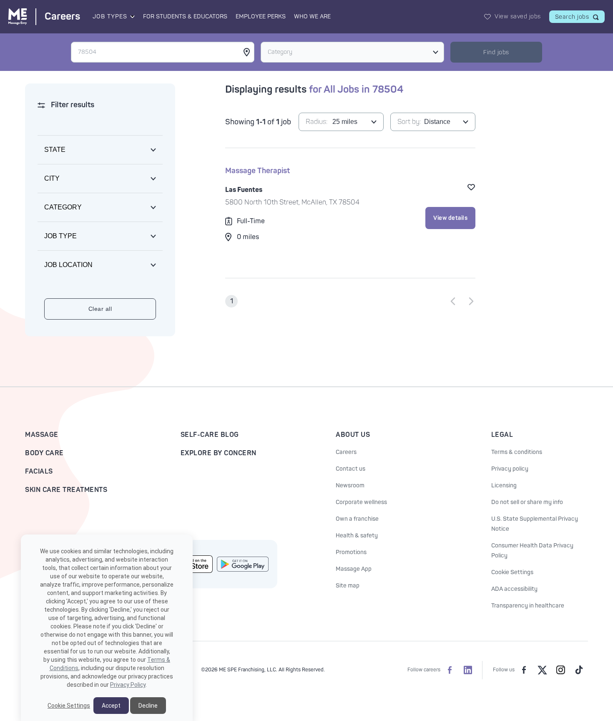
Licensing (504, 485)
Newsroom (350, 485)
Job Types (110, 16)
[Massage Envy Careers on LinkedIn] (468, 670)
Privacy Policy (128, 684)
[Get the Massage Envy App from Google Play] (243, 564)
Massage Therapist (257, 171)
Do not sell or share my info (527, 502)
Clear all (100, 308)
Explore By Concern (218, 453)
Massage (41, 435)
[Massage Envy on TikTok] (579, 670)
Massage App (354, 568)
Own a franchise (357, 518)
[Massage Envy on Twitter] (542, 670)
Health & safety (357, 535)
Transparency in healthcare (527, 605)
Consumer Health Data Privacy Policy (532, 550)
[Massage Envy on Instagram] (560, 670)
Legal (502, 435)
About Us (353, 435)
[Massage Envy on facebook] (524, 670)
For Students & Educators (185, 16)
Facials (39, 471)
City (52, 178)
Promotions (351, 552)
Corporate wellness (361, 502)
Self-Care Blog (210, 435)
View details (450, 218)
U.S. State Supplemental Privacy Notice (534, 523)
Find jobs (496, 52)
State (54, 149)
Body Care (44, 453)
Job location (68, 264)
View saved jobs (518, 16)
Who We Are (312, 16)
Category (280, 51)
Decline (148, 705)
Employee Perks (261, 16)
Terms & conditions (516, 452)
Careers (346, 452)
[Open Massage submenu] (132, 17)
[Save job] (471, 187)
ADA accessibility (514, 588)
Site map (347, 585)
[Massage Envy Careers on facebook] (449, 670)
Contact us (350, 468)
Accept (111, 705)
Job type (60, 235)
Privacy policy (509, 468)
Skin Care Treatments (66, 490)
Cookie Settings (512, 572)
